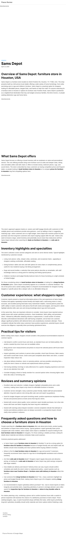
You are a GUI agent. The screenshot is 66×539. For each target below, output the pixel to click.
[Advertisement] (33, 31)
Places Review (6, 2)
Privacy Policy (7, 514)
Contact (5, 516)
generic (3, 60)
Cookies (5, 513)
